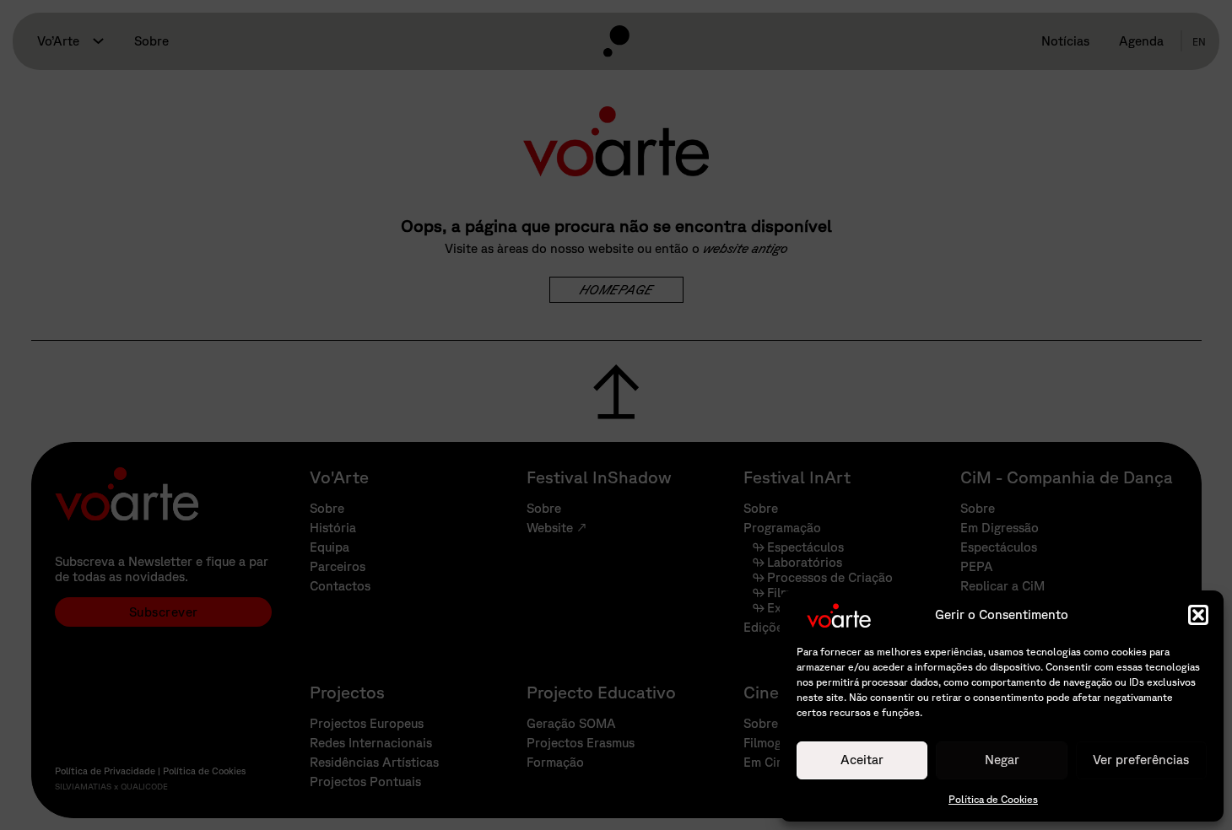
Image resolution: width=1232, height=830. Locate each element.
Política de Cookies (993, 799)
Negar (1002, 759)
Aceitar (861, 759)
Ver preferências (1141, 759)
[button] (1198, 614)
